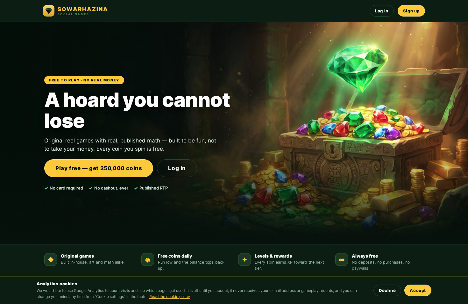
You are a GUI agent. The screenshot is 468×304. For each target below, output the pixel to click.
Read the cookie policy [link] (169, 296)
